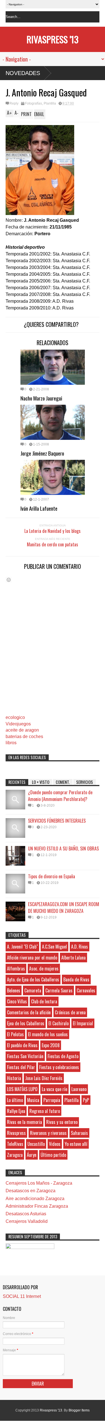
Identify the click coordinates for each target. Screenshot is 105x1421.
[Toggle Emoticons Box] (9, 580)
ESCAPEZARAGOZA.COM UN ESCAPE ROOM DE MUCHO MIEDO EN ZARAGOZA (63, 907)
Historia (14, 1078)
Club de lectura (44, 1001)
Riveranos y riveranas (48, 1133)
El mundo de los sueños (48, 1034)
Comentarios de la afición (29, 1012)
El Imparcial (83, 1023)
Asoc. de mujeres (44, 968)
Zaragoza (15, 1154)
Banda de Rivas (76, 979)
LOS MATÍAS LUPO (22, 1089)
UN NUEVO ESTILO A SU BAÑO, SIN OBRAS (63, 848)
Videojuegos (18, 723)
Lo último (15, 1100)
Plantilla (50, 103)
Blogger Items (79, 1410)
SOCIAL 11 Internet (22, 1296)
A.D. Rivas (79, 946)
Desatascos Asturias (26, 1213)
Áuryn (31, 1154)
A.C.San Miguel (54, 946)
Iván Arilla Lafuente (38, 508)
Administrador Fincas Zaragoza (37, 1206)
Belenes (13, 990)
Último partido (53, 1154)
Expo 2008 (51, 1045)
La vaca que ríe (54, 1089)
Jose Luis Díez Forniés (43, 1078)
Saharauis (79, 1133)
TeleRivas (15, 1144)
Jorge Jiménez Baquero (42, 453)
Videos (54, 1144)
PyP (86, 1100)
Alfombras (16, 968)
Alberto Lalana (73, 957)
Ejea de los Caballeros (25, 1023)
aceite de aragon (22, 730)
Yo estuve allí (76, 1144)
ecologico (15, 717)
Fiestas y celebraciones (59, 1067)
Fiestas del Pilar (21, 1067)
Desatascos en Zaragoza (30, 1190)
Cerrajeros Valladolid (27, 1221)
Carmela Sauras (59, 990)
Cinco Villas (17, 1001)
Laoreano (79, 1089)
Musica (33, 1100)
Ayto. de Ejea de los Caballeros (33, 979)
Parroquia (51, 1100)
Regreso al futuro (44, 1111)
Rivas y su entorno (62, 1122)
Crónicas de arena (70, 1012)
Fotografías (33, 103)
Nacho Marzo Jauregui (41, 398)
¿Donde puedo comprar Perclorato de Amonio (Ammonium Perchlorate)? (60, 795)
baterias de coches (24, 736)
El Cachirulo (58, 1023)
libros (11, 742)
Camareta (32, 990)
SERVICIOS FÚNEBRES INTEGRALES (57, 820)
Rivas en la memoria (24, 1122)
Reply (14, 103)
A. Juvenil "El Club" (22, 946)
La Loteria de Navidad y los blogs (52, 531)
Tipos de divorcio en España (51, 876)
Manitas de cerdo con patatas (52, 544)
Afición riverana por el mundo (32, 957)
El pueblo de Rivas (22, 1045)
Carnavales (86, 990)
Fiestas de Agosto (63, 1056)
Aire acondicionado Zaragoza (35, 1198)
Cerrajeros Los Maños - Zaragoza (39, 1183)
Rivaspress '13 (52, 39)
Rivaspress (16, 1133)
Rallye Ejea (16, 1111)
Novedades (23, 73)
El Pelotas (15, 1034)
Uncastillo (36, 1144)
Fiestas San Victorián (25, 1056)
